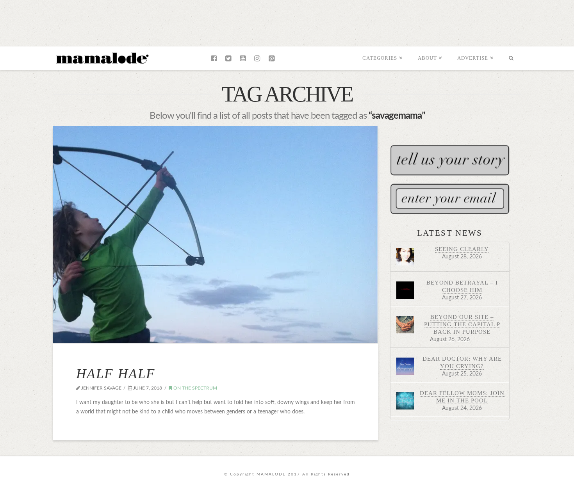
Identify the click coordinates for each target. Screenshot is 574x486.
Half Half (115, 373)
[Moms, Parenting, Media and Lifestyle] (101, 57)
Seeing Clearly (462, 249)
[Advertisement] (287, 21)
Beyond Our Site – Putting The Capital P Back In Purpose (462, 324)
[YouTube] (243, 58)
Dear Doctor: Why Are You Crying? (462, 362)
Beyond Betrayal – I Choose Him (462, 286)
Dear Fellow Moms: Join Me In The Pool (462, 397)
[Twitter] (228, 58)
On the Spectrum (194, 388)
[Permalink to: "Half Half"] (215, 234)
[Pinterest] (272, 58)
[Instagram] (257, 58)
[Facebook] (214, 58)
